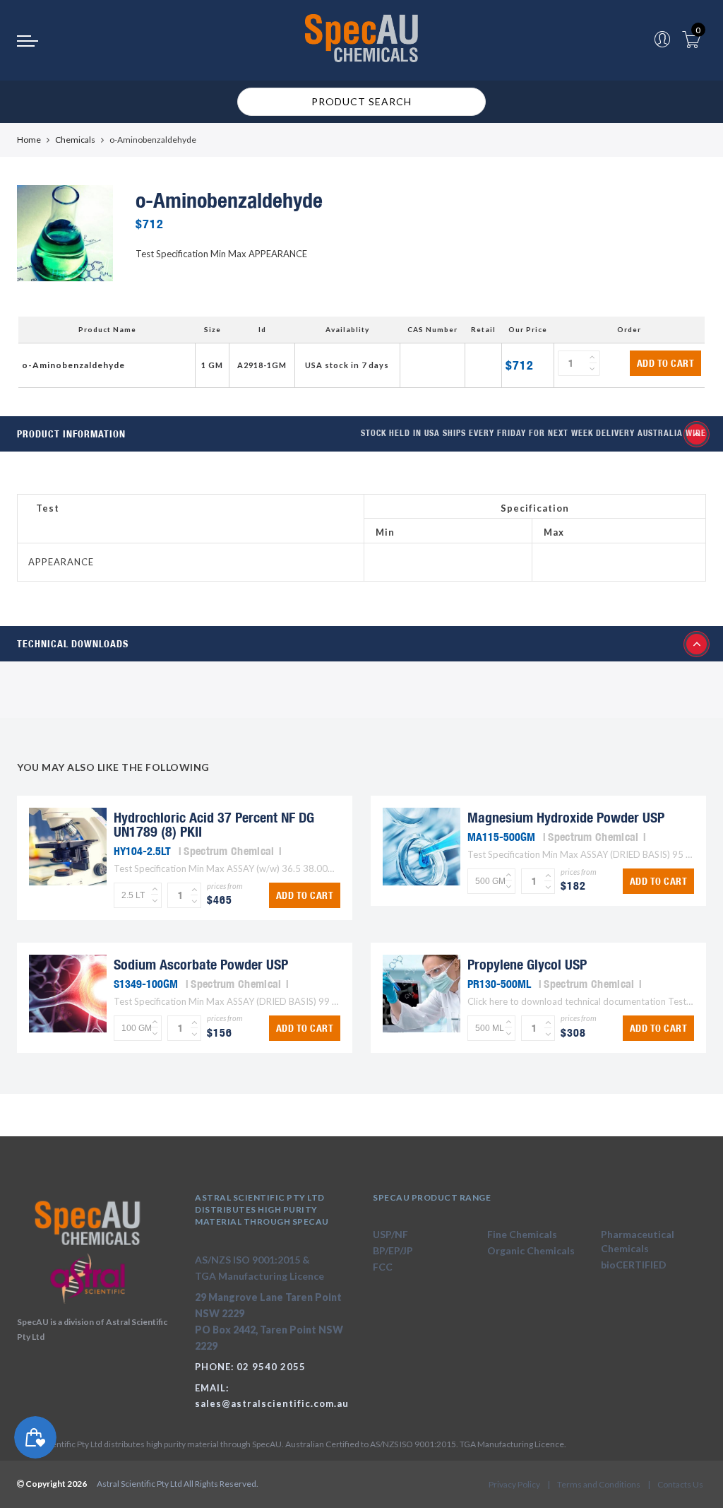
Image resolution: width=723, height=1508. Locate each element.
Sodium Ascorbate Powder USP (201, 964)
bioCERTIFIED (634, 1265)
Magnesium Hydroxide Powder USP (565, 817)
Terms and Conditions (598, 1484)
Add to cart (666, 363)
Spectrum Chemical (229, 851)
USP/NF (390, 1234)
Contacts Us (680, 1484)
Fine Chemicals (522, 1234)
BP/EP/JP (393, 1250)
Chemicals (75, 139)
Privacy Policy (514, 1484)
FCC (383, 1267)
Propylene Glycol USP (527, 964)
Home (29, 139)
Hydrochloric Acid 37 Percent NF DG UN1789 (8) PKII (214, 824)
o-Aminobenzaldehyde (73, 365)
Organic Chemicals (531, 1250)
